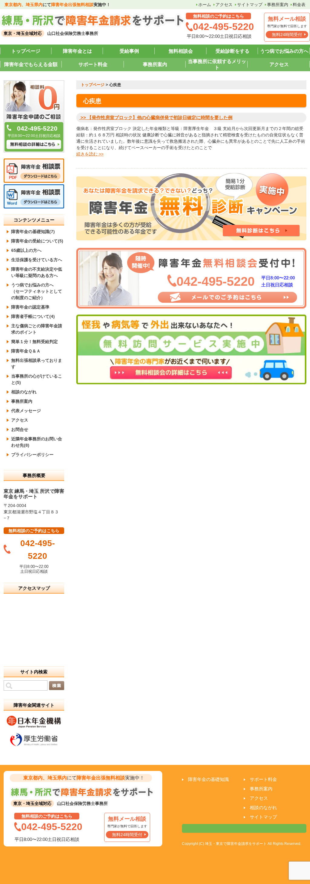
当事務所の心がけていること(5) (36, 379)
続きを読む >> (90, 154)
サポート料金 (92, 64)
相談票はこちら (244, 828)
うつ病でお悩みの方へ (284, 51)
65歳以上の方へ (26, 250)
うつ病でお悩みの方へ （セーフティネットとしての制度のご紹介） (36, 291)
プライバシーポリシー (32, 454)
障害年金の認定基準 (30, 307)
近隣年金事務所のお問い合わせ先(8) (36, 442)
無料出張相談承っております (36, 363)
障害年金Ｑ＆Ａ (26, 351)
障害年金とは (77, 51)
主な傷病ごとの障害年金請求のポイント (36, 329)
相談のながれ (24, 391)
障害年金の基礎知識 (208, 779)
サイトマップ (249, 4)
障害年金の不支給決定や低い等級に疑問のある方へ (36, 272)
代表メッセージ (26, 410)
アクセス (224, 4)
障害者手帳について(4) (33, 316)
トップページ (25, 51)
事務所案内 (277, 4)
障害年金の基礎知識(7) (33, 231)
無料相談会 (181, 51)
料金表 (299, 4)
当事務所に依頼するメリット (217, 64)
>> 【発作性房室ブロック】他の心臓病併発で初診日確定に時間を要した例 (155, 117)
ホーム (204, 4)
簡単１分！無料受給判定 (34, 341)
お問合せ (19, 429)
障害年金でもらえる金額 (31, 64)
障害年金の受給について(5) (37, 241)
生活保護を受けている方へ (36, 259)
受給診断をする (232, 51)
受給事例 (129, 51)
